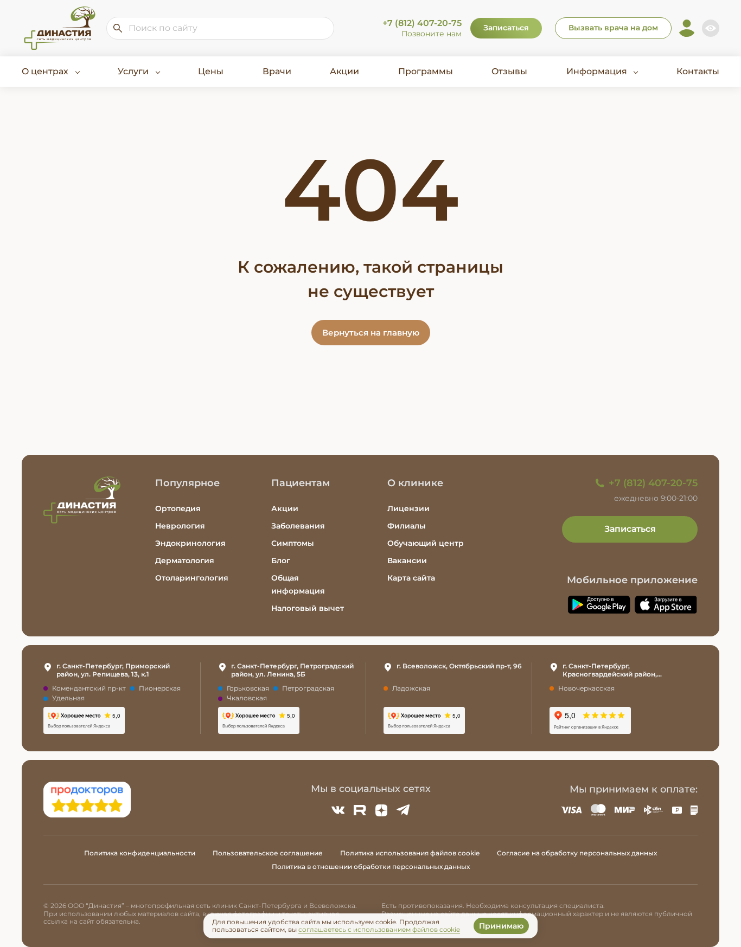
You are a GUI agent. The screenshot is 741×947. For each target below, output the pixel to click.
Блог (280, 560)
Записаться (506, 27)
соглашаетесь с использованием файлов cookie (379, 929)
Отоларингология (191, 578)
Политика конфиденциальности (139, 852)
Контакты (697, 71)
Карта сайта (411, 578)
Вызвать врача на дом (613, 27)
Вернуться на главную (370, 332)
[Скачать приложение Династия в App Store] (666, 605)
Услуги (133, 71)
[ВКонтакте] (337, 809)
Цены (210, 71)
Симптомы (292, 543)
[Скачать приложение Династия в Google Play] (598, 605)
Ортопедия (178, 508)
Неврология (180, 525)
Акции (344, 71)
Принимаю (501, 926)
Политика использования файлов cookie (410, 852)
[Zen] (381, 809)
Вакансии (407, 560)
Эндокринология (190, 543)
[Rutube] (359, 809)
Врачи (277, 71)
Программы (425, 71)
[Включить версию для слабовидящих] (710, 28)
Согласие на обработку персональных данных (577, 852)
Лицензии (408, 508)
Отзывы (509, 71)
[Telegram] (403, 809)
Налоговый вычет (307, 608)
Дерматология (184, 560)
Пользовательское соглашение (268, 852)
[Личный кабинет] (686, 28)
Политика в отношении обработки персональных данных (371, 866)
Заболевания (298, 525)
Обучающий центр (425, 543)
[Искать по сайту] (117, 28)
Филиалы (406, 525)
